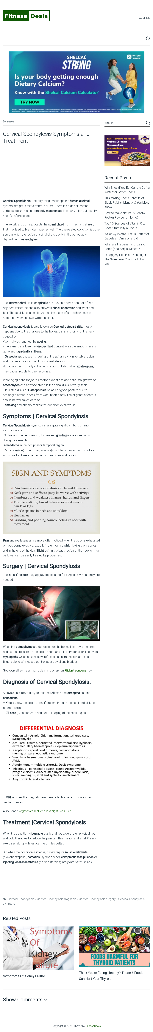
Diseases (8, 121)
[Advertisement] (51, 170)
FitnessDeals (93, 1026)
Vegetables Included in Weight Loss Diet (44, 811)
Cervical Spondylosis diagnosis (56, 899)
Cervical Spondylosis (21, 899)
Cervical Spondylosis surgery (97, 899)
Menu (146, 18)
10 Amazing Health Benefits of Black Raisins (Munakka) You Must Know (126, 202)
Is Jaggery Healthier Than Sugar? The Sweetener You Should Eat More (126, 259)
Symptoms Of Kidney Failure (24, 976)
